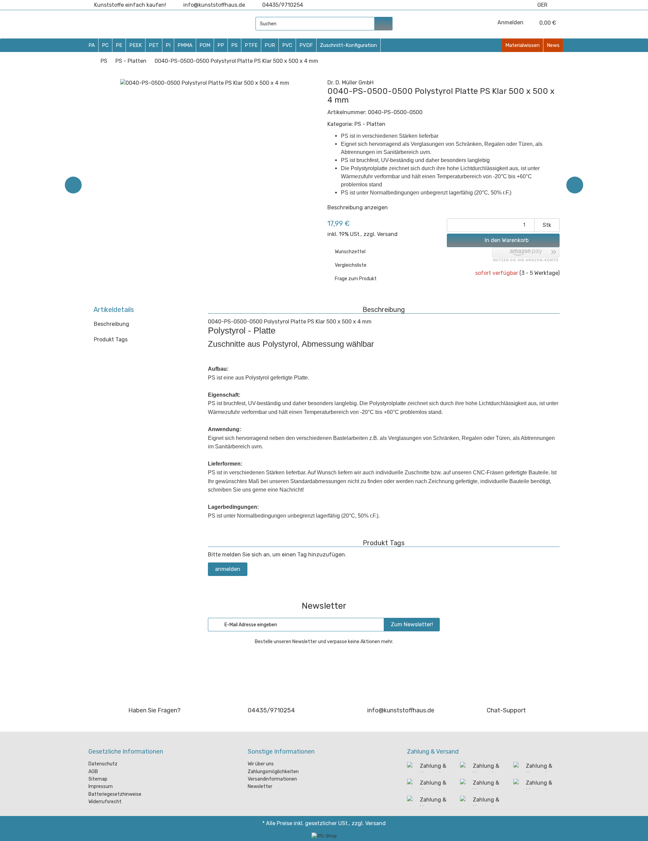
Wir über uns (261, 764)
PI (168, 45)
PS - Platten (369, 124)
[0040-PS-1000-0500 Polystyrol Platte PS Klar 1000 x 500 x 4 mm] (574, 185)
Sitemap (97, 779)
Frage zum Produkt (355, 279)
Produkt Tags (111, 339)
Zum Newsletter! (412, 624)
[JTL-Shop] (324, 835)
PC (105, 45)
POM (204, 45)
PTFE (251, 45)
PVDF (306, 45)
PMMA (185, 45)
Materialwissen (522, 45)
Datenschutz (102, 764)
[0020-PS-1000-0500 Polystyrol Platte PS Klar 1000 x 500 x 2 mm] (73, 185)
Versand (387, 234)
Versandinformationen (272, 779)
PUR (270, 45)
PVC (287, 45)
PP (220, 45)
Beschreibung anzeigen (358, 207)
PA (91, 45)
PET (154, 45)
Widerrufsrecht (105, 802)
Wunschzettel (350, 252)
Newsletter (260, 786)
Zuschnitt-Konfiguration (348, 45)
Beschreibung (111, 324)
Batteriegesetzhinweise (114, 794)
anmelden (227, 569)
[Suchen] (384, 23)
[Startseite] (90, 61)
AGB (93, 771)
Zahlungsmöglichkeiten (273, 771)
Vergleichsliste (350, 265)
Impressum (100, 786)
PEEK (135, 45)
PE (119, 45)
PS (234, 45)
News (553, 45)
